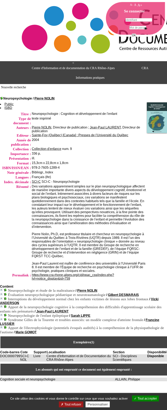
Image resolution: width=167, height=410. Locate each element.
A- (131, 4)
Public (9, 104)
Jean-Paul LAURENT (105, 127)
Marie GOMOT (26, 332)
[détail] (1, 289)
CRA (145, 68)
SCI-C (36, 181)
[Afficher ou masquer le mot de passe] (145, 28)
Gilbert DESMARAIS (123, 295)
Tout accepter (147, 398)
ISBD (8, 108)
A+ (139, 5)
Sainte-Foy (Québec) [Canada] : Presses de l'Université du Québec (80, 135)
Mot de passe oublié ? (133, 43)
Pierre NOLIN (44, 98)
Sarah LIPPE (80, 315)
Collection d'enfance (46, 149)
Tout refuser (72, 404)
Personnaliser (98, 404)
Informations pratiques (90, 77)
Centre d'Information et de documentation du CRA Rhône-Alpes (73, 68)
